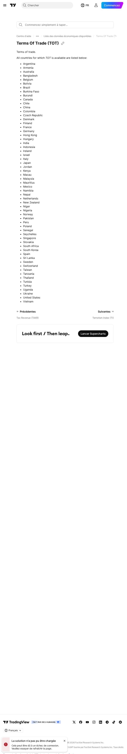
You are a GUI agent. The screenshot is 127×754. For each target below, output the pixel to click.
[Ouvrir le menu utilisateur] (96, 5)
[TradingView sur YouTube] (87, 722)
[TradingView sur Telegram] (107, 722)
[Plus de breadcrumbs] (37, 36)
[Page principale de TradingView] (13, 5)
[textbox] (66, 25)
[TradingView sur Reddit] (120, 722)
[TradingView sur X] (74, 722)
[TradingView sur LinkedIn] (100, 722)
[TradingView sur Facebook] (80, 722)
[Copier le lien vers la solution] (62, 43)
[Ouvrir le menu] (4, 5)
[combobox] (65, 24)
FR (87, 5)
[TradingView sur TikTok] (113, 722)
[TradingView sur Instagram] (94, 722)
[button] (24, 36)
